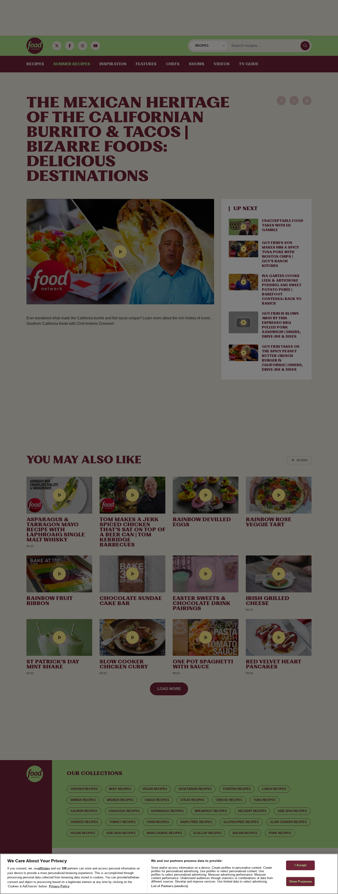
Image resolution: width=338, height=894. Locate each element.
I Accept (300, 865)
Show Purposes (300, 881)
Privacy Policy (59, 886)
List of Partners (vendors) (169, 886)
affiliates (44, 868)
